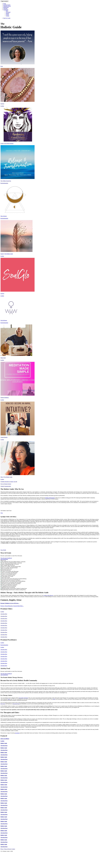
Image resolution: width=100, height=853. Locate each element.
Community (5, 9)
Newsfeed (8, 12)
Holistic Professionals (50, 497)
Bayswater (3, 703)
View (2, 512)
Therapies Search (7, 6)
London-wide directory (48, 595)
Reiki (54, 699)
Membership (6, 7)
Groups (7, 15)
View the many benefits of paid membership (6, 558)
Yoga (9, 699)
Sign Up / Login (6, 18)
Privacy (2, 849)
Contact (13, 849)
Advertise (5, 8)
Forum (7, 14)
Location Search (6, 4)
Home (4, 3)
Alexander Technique (23, 697)
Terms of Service (7, 849)
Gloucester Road (16, 703)
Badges (7, 13)
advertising (17, 733)
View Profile (3, 550)
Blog (7, 10)
